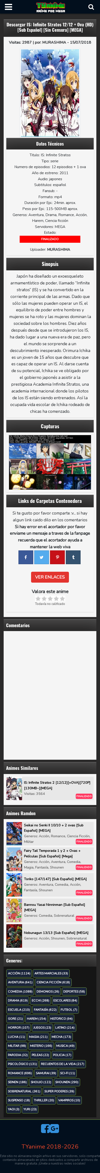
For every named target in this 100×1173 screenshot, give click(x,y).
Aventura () (20, 982)
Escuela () (19, 1010)
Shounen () (66, 1082)
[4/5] (56, 598)
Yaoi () (13, 1109)
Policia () (62, 1055)
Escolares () (65, 1000)
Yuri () (30, 1109)
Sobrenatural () (24, 1091)
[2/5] (44, 598)
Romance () (20, 1073)
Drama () (18, 1000)
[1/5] (38, 598)
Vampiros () (69, 1100)
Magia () (38, 1037)
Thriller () (44, 1100)
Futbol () (69, 1010)
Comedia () (20, 991)
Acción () (19, 973)
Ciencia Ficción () (53, 982)
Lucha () (16, 1037)
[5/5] (62, 598)
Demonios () (48, 991)
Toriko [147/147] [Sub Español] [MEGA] (55, 879)
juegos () (42, 1027)
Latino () (65, 1027)
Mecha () (61, 1037)
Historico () (61, 1019)
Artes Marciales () (51, 973)
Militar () (17, 1046)
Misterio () (41, 1046)
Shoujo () (41, 1082)
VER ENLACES (50, 577)
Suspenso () (19, 1100)
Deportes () (74, 991)
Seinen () (17, 1082)
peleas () (40, 1055)
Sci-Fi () (67, 1073)
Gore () (15, 1019)
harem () (36, 1019)
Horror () (18, 1027)
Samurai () (46, 1073)
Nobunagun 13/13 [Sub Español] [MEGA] (56, 933)
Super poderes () (59, 1091)
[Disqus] (50, 694)
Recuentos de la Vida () (62, 1064)
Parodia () (18, 1055)
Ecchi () (40, 1000)
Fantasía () (45, 1010)
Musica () (65, 1046)
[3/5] (50, 598)
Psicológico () (22, 1064)
